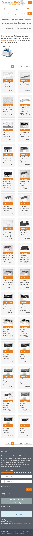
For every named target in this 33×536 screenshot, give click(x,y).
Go (29, 14)
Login (28, 490)
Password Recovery (17, 499)
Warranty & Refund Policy (23, 532)
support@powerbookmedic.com (20, 523)
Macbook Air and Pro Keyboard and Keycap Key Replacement (18, 29)
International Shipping (17, 503)
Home (17, 26)
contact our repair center (9, 40)
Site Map (16, 533)
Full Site (22, 533)
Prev (8, 66)
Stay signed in (7, 486)
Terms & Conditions (7, 533)
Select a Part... (7, 46)
